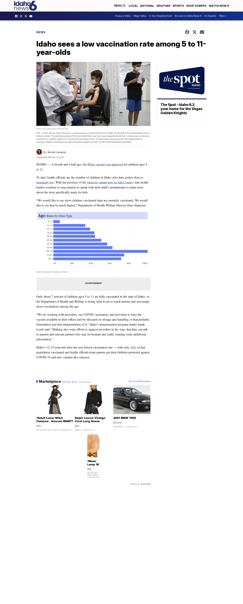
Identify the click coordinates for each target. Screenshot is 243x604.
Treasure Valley (123, 16)
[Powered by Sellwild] (145, 484)
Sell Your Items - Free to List (76, 382)
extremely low (45, 182)
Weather (163, 5)
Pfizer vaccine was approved (105, 164)
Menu (118, 5)
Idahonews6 (17, 16)
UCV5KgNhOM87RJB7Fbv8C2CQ (31, 16)
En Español (210, 16)
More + (223, 16)
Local (133, 5)
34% (133, 347)
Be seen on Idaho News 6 (188, 16)
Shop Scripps (196, 5)
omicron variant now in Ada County (110, 182)
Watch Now (218, 5)
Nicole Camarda (57, 152)
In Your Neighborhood (160, 16)
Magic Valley (140, 16)
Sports (178, 5)
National (147, 5)
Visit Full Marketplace (139, 381)
